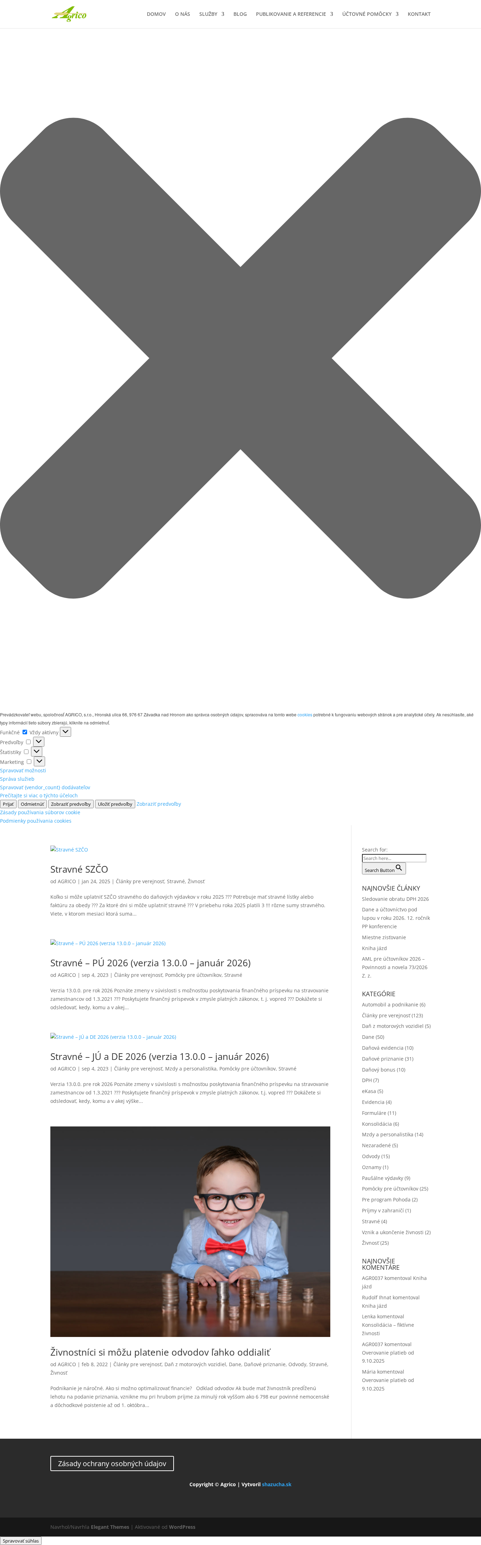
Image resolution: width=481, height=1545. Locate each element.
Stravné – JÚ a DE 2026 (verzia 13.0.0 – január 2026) (159, 1056)
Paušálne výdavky (382, 1178)
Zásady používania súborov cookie (40, 812)
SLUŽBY (208, 14)
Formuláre (374, 1113)
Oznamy (371, 1167)
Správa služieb (17, 778)
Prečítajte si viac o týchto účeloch (39, 795)
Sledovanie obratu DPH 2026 (395, 899)
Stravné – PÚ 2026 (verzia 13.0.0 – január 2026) (150, 962)
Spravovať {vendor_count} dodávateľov (45, 787)
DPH (367, 1080)
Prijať (8, 804)
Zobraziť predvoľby (71, 804)
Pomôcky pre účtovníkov (193, 975)
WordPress (182, 1527)
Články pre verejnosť (140, 881)
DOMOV (156, 14)
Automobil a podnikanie (390, 1004)
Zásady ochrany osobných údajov (112, 1463)
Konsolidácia (377, 1123)
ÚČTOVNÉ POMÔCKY (367, 14)
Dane (235, 1364)
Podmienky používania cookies (35, 820)
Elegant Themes (110, 1527)
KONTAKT (419, 14)
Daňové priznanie (265, 1364)
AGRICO (67, 881)
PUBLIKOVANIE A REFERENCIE (291, 14)
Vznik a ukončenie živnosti (393, 1232)
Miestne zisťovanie (384, 937)
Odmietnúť (32, 804)
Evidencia (373, 1102)
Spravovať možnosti (23, 770)
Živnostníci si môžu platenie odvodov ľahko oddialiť (160, 1352)
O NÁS (182, 14)
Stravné (176, 881)
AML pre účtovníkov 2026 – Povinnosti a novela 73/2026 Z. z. (394, 967)
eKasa (369, 1091)
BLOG (240, 14)
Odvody (297, 1364)
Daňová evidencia (383, 1047)
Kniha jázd (374, 948)
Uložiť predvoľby (115, 804)
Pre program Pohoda (386, 1199)
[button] (240, 359)
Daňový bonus (378, 1069)
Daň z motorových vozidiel (195, 1364)
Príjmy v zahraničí (383, 1210)
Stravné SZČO (79, 869)
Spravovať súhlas (21, 1541)
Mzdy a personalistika (191, 1068)
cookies (305, 714)
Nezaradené (376, 1145)
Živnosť (196, 881)
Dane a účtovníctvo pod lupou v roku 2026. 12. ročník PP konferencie (396, 918)
